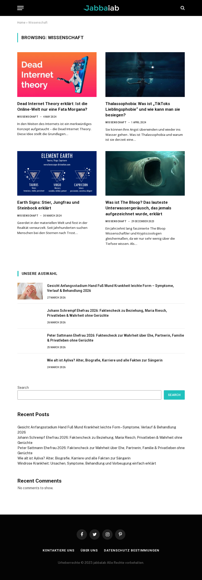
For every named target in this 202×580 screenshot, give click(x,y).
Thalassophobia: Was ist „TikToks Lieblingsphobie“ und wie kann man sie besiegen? (142, 109)
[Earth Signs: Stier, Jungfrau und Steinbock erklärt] (57, 173)
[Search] (182, 8)
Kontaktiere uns (58, 550)
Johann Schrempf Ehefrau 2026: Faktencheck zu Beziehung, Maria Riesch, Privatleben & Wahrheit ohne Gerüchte (107, 313)
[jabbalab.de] (101, 8)
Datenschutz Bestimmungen (131, 550)
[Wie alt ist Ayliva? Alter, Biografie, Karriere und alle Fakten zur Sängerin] (30, 365)
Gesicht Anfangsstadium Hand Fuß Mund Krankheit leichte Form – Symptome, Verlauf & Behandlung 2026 (110, 288)
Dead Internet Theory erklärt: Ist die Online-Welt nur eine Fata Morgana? (52, 106)
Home (21, 22)
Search (23, 388)
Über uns (89, 550)
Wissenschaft (27, 116)
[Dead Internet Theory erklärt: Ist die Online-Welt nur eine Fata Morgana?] (57, 74)
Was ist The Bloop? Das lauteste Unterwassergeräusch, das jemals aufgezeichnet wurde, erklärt (138, 208)
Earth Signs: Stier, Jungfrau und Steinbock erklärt (48, 205)
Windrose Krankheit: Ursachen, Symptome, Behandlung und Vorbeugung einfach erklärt (86, 463)
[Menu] (20, 8)
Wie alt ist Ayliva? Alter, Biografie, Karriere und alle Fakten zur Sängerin (105, 360)
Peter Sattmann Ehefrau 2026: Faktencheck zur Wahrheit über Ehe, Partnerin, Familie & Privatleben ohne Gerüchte (115, 337)
